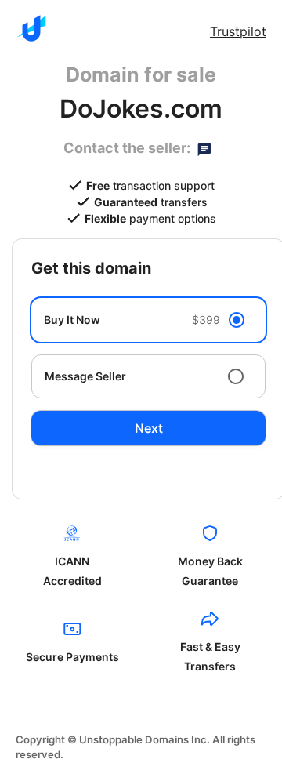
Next (149, 428)
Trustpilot (238, 31)
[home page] (31, 28)
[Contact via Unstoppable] (204, 148)
